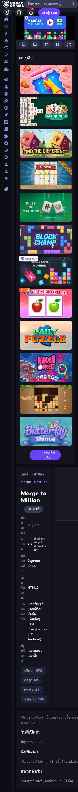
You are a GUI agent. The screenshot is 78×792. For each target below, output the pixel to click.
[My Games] (19, 12)
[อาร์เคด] (6, 171)
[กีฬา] (6, 100)
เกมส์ (24, 474)
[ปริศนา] (6, 136)
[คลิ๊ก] (6, 114)
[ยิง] (6, 150)
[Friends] (7, 12)
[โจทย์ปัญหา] (6, 129)
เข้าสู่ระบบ (49, 12)
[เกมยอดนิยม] (6, 40)
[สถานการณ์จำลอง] (6, 164)
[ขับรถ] (6, 107)
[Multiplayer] (6, 61)
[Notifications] (31, 12)
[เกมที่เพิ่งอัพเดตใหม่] (6, 47)
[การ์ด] (6, 93)
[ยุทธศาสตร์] (6, 157)
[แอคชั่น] (6, 178)
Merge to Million (34, 482)
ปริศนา (39, 474)
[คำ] (6, 122)
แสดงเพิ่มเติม (48, 455)
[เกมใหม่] (6, 33)
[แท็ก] (6, 189)
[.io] (6, 79)
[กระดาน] (6, 86)
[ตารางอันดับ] (6, 68)
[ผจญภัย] (6, 143)
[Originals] (6, 54)
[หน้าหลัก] (6, 19)
